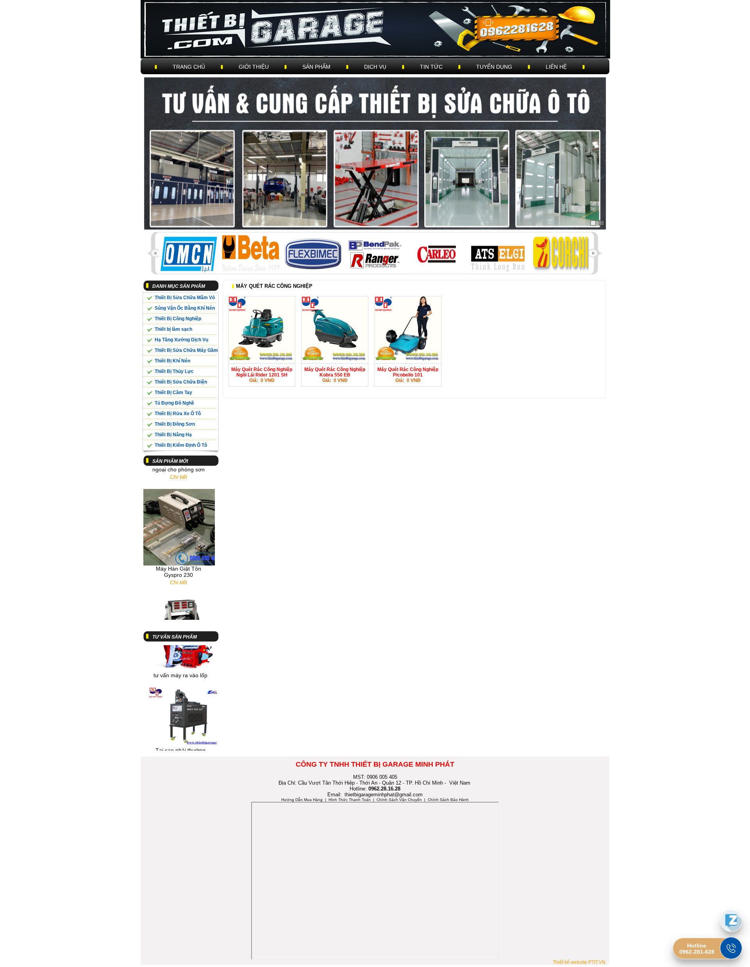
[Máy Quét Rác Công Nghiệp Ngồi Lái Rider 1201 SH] (262, 359)
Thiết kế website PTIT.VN (579, 962)
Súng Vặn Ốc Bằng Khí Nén (185, 308)
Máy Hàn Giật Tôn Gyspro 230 (178, 557)
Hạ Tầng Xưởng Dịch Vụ (181, 340)
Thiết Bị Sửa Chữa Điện (181, 382)
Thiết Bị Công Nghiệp (178, 318)
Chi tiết (178, 568)
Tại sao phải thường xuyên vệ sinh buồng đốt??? (180, 742)
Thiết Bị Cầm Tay (173, 392)
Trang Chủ (189, 67)
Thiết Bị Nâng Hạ (173, 434)
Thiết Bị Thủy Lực (174, 371)
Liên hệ (556, 67)
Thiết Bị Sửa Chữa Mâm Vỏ (185, 297)
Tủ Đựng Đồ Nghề (174, 403)
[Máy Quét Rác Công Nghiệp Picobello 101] (408, 359)
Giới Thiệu (254, 67)
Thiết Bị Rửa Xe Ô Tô (178, 413)
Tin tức (431, 67)
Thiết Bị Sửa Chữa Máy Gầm (186, 350)
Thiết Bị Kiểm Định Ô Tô (181, 445)
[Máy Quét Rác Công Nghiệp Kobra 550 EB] (335, 359)
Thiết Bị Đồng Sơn (175, 424)
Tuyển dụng (494, 67)
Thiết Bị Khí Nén (172, 361)
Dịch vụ (375, 67)
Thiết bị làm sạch (173, 329)
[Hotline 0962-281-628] (731, 948)
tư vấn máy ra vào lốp (180, 661)
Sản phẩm (316, 67)
